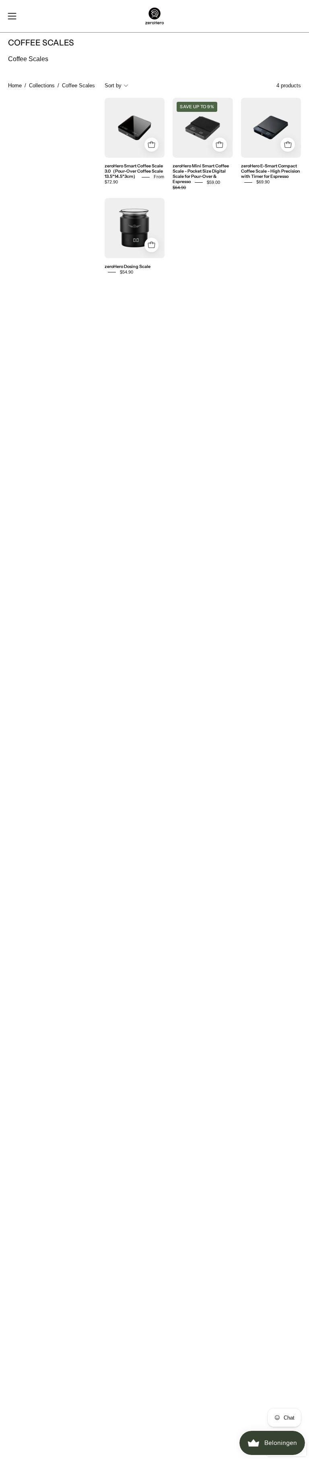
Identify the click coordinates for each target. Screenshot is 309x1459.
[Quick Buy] (151, 145)
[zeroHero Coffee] (154, 16)
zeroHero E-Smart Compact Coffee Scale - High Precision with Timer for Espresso (270, 171)
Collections (42, 85)
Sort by (113, 85)
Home (15, 85)
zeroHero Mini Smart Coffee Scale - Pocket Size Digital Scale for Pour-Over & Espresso (201, 174)
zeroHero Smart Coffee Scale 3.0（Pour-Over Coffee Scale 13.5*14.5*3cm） (134, 171)
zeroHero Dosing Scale (127, 266)
